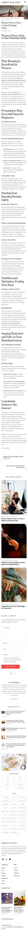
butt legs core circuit (5, 800)
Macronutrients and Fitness (23, 814)
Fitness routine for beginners (14, 811)
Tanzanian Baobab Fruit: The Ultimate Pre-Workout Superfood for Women (16, 736)
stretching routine (23, 828)
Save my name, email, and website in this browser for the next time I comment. (13, 660)
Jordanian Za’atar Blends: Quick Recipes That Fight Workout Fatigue (15, 721)
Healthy (5, 814)
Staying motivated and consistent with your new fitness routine (14, 828)
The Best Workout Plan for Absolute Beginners (5, 832)
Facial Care (14, 807)
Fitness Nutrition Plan (5, 811)
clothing (22, 804)
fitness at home (22, 807)
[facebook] (6, 859)
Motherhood (20, 784)
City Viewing (14, 804)
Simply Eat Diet (5, 925)
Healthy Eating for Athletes (14, 814)
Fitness (7, 18)
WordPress (10, 927)
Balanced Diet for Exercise (23, 797)
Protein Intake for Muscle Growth (14, 821)
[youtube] (9, 859)
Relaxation (14, 825)
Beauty (7, 777)
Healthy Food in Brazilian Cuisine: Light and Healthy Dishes (13, 563)
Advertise (16, 873)
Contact (16, 870)
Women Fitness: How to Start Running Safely (11, 26)
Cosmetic (5, 807)
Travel (3, 20)
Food (11, 18)
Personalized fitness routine (5, 821)
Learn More (14, 699)
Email (5, 649)
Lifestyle (16, 18)
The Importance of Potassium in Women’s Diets (16, 466)
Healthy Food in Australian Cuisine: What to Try (13, 457)
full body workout (23, 811)
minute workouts (5, 818)
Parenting (22, 818)
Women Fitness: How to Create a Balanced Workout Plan (12, 520)
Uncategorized (20, 788)
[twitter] (2, 859)
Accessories (5, 797)
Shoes (5, 828)
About (15, 868)
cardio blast (5, 804)
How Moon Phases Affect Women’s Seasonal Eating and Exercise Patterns (15, 712)
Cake (14, 800)
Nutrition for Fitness (14, 818)
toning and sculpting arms (14, 832)
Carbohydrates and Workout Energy (23, 800)
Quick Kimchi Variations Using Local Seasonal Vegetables (15, 729)
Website (5, 655)
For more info (5, 448)
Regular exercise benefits (5, 825)
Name (5, 643)
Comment (6, 628)
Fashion (20, 777)
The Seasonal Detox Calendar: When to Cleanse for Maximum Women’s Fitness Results (16, 745)
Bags (14, 797)
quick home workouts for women (23, 821)
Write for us (17, 875)
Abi (2, 18)
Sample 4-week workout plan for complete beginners (23, 825)
